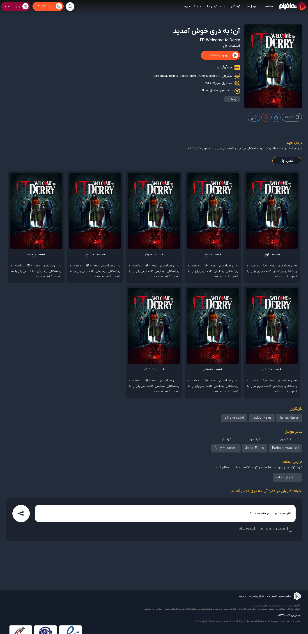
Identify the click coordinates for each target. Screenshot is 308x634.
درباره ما (242, 596)
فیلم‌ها (268, 6)
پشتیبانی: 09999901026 (288, 615)
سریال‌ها (252, 6)
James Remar (289, 418)
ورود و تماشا (218, 55)
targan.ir (276, 621)
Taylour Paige (261, 418)
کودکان (235, 6)
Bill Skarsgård (234, 418)
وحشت (232, 99)
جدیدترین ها (216, 6)
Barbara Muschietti (166, 76)
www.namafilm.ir (225, 621)
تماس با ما (271, 596)
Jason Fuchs (188, 76)
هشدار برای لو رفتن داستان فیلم (262, 528)
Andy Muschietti (209, 76)
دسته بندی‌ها (192, 6)
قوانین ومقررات (256, 596)
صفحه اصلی (285, 596)
